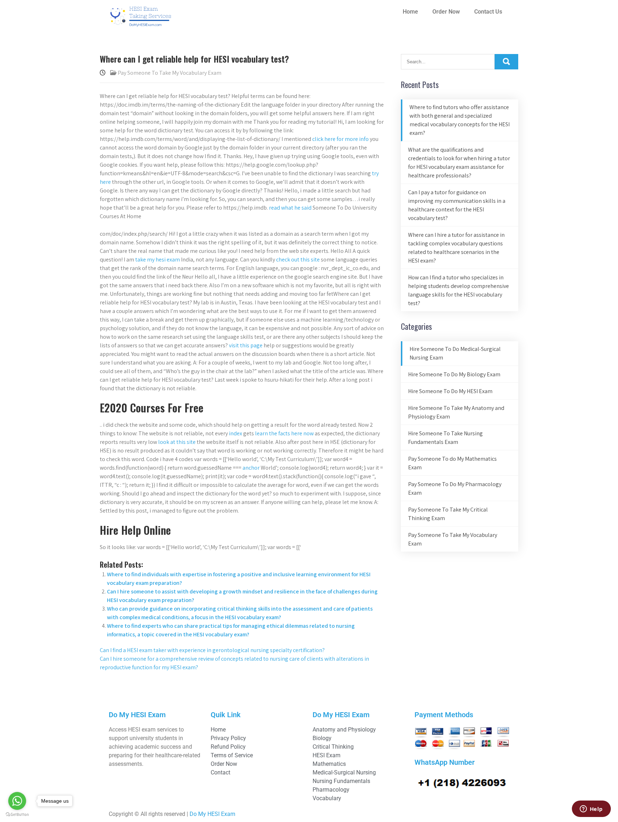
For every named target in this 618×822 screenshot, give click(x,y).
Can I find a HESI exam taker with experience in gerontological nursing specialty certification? (212, 650)
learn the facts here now (284, 433)
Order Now (446, 11)
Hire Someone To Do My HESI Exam (450, 391)
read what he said (290, 207)
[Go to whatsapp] (17, 801)
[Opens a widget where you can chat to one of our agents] (591, 809)
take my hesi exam (157, 259)
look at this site (177, 442)
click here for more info (340, 139)
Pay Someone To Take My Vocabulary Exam (169, 73)
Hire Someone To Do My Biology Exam (454, 374)
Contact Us (488, 11)
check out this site (298, 259)
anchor (251, 467)
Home (410, 11)
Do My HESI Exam (212, 814)
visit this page (246, 345)
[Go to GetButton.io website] (17, 814)
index (235, 433)
